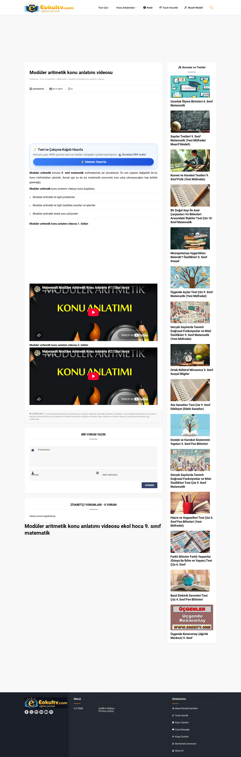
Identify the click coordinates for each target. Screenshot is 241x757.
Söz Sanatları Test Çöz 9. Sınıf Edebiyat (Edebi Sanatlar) (190, 407)
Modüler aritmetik (97, 413)
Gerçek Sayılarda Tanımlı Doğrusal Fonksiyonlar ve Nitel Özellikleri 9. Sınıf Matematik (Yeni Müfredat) (191, 333)
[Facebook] (27, 712)
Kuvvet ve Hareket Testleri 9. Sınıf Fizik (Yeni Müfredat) (190, 177)
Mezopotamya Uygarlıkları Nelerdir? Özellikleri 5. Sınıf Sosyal (189, 257)
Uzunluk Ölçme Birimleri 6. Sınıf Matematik (192, 103)
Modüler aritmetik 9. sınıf (117, 413)
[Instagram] (36, 712)
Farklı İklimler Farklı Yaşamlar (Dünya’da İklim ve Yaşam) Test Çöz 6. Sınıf (191, 560)
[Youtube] (46, 712)
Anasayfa (34, 79)
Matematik (62, 79)
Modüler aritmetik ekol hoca (42, 416)
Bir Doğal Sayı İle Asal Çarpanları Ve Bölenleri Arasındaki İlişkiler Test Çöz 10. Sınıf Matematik (191, 216)
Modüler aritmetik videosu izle (116, 416)
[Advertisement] (93, 119)
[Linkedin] (41, 712)
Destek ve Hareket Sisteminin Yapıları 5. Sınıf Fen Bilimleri (190, 442)
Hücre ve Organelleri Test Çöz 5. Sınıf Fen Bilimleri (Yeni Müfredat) (192, 521)
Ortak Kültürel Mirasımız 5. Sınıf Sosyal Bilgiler (192, 372)
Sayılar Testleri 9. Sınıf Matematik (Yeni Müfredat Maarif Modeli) (188, 140)
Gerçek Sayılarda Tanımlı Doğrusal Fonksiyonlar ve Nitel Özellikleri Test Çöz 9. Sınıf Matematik (191, 481)
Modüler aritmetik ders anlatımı (142, 413)
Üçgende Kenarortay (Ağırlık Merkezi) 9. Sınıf (189, 636)
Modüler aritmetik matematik (68, 416)
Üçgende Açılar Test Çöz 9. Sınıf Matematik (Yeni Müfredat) (192, 294)
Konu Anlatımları (47, 79)
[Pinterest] (51, 712)
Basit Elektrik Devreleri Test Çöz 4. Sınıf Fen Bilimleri (189, 597)
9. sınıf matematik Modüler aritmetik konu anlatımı (65, 413)
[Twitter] (31, 712)
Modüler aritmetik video (91, 416)
